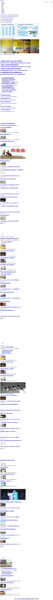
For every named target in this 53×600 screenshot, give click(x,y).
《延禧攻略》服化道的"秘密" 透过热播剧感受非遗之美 (9, 66)
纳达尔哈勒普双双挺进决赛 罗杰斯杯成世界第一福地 (11, 72)
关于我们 (15, 598)
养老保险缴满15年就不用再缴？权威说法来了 (6, 159)
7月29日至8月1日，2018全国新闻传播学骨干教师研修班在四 (8, 96)
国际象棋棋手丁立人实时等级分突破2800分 (8, 572)
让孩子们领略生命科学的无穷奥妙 (5, 589)
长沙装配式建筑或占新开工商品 (5, 98)
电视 (2, 6)
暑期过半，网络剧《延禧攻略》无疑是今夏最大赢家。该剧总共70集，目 (10, 428)
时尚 (2, 10)
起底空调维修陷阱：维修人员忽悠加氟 (6, 375)
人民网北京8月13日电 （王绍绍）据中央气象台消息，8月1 (8, 103)
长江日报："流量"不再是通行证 (5, 106)
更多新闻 (1, 223)
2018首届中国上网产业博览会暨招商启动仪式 (7, 123)
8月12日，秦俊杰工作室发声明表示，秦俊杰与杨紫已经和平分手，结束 (10, 175)
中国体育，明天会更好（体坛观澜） (7, 573)
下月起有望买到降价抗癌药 (20, 74)
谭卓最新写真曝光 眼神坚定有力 (5, 134)
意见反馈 (33, 598)
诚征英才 (21, 598)
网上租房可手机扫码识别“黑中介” (22, 70)
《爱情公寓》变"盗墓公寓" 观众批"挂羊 (7, 361)
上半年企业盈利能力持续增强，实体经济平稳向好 (7, 38)
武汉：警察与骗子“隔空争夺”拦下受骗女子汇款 (8, 74)
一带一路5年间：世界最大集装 (5, 109)
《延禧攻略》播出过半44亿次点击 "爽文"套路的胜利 (11, 61)
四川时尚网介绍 (36, 598)
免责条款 (27, 598)
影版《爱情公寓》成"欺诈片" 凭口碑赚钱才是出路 (7, 393)
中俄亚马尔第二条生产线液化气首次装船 (7, 141)
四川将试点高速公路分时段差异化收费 (7, 86)
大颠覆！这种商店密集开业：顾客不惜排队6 (7, 257)
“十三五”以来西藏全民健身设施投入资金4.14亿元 (8, 568)
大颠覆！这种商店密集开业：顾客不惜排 (7, 368)
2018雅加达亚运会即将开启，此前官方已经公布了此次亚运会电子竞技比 (10, 316)
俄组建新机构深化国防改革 (4, 538)
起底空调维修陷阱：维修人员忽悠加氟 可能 (7, 264)
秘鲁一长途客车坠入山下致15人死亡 (7, 242)
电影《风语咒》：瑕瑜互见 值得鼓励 (25, 66)
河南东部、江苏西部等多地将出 (5, 101)
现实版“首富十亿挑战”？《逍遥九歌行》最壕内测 (8, 79)
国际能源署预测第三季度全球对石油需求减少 (8, 78)
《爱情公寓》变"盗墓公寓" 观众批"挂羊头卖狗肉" (10, 68)
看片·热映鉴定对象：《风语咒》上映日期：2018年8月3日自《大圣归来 (10, 419)
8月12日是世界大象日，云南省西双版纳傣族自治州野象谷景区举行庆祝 (10, 166)
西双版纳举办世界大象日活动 (5, 160)
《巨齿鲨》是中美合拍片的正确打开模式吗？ (9, 64)
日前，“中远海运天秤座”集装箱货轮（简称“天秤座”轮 (7, 111)
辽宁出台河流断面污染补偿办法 (6, 351)
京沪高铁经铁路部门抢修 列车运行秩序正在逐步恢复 (8, 520)
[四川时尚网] (2, 0)
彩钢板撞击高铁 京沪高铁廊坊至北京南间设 (7, 460)
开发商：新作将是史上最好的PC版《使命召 (8, 241)
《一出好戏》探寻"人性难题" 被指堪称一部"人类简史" (9, 206)
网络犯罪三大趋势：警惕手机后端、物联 (7, 582)
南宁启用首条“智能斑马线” (4, 215)
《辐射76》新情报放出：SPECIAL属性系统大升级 (9, 90)
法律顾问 (30, 598)
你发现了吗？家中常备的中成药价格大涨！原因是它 (7, 54)
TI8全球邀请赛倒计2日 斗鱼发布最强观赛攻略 (8, 80)
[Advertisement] (6, 117)
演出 (1, 488)
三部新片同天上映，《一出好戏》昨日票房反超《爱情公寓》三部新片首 (10, 401)
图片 (2, 8)
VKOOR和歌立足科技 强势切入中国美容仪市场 (6, 19)
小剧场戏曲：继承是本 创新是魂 (4, 500)
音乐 (2, 7)
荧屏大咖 (3, 12)
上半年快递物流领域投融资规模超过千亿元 (8, 87)
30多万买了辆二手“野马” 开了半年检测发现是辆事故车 (9, 89)
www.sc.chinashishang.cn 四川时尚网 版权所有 (25, 599)
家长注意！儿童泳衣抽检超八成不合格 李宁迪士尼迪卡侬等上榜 (10, 440)
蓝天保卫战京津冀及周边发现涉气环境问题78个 (8, 529)
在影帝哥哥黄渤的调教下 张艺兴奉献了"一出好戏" (8, 70)
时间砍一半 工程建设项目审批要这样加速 (7, 85)
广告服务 (18, 598)
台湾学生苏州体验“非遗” (4, 467)
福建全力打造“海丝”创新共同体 (6, 352)
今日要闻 (3, 3)
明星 (2, 4)
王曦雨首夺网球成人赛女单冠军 (6, 571)
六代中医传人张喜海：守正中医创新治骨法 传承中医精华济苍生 (9, 16)
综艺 (2, 13)
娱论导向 (3, 9)
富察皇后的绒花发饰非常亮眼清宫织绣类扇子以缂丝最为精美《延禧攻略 (10, 410)
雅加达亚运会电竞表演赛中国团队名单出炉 (7, 310)
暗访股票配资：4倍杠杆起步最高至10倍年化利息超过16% (9, 238)
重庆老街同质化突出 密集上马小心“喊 (7, 353)
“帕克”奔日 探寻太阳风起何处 (5, 301)
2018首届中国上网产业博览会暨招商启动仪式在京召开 (7, 272)
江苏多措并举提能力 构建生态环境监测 (6, 575)
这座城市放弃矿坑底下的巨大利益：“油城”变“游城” (8, 197)
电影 (2, 5)
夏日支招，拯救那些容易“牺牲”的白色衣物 (7, 474)
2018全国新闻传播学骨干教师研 (5, 95)
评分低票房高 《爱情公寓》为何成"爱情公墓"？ (8, 431)
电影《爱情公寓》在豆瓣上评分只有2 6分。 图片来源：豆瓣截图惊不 (9, 437)
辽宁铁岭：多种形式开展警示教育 (5, 127)
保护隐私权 (24, 598)
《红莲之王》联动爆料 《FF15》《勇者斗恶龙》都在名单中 (10, 82)
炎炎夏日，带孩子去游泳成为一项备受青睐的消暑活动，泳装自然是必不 (10, 446)
